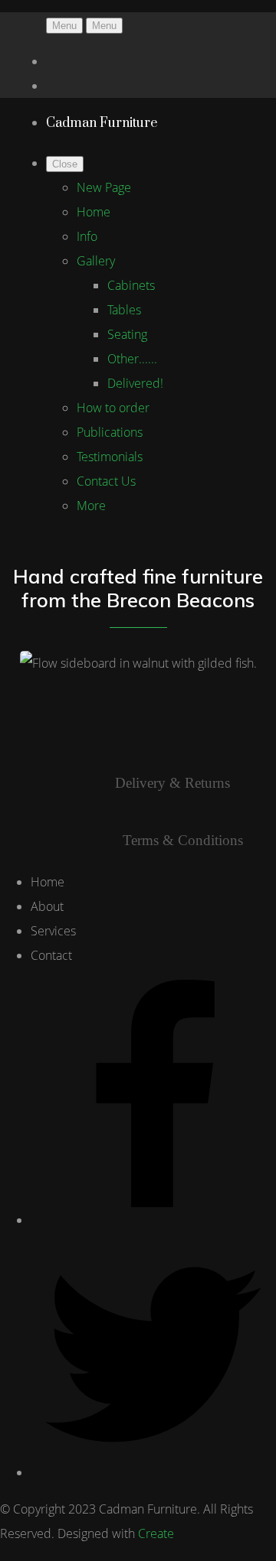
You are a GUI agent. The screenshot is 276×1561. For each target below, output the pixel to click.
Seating (127, 334)
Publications (110, 432)
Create (156, 1533)
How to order (113, 407)
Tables (124, 309)
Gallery (96, 260)
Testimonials (110, 456)
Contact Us (106, 481)
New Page (104, 187)
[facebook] (153, 1219)
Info (87, 236)
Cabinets (131, 285)
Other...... (132, 358)
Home (93, 211)
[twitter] (153, 1472)
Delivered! (135, 383)
